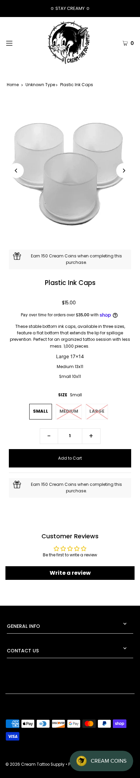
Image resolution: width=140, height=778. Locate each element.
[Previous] (16, 170)
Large (96, 411)
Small (40, 411)
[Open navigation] (18, 42)
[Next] (123, 170)
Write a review (70, 573)
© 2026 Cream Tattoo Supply (35, 764)
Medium (68, 411)
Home (13, 85)
